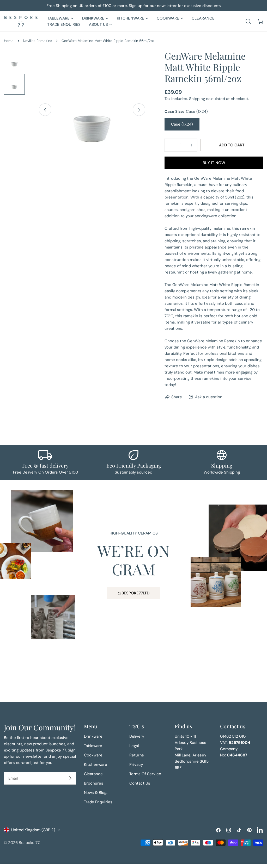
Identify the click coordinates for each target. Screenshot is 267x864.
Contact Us (139, 783)
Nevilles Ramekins (37, 41)
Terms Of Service (145, 773)
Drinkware (93, 736)
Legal (134, 745)
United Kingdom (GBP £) (33, 829)
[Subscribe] (70, 778)
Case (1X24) (182, 124)
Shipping (197, 98)
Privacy (136, 764)
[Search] (248, 21)
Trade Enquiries (98, 802)
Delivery (136, 736)
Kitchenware (95, 764)
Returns (136, 755)
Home (9, 41)
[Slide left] (45, 109)
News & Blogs (96, 792)
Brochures (93, 783)
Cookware (93, 755)
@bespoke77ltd (133, 593)
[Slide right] (139, 109)
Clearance (93, 773)
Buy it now (214, 162)
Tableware (93, 745)
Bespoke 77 (29, 842)
